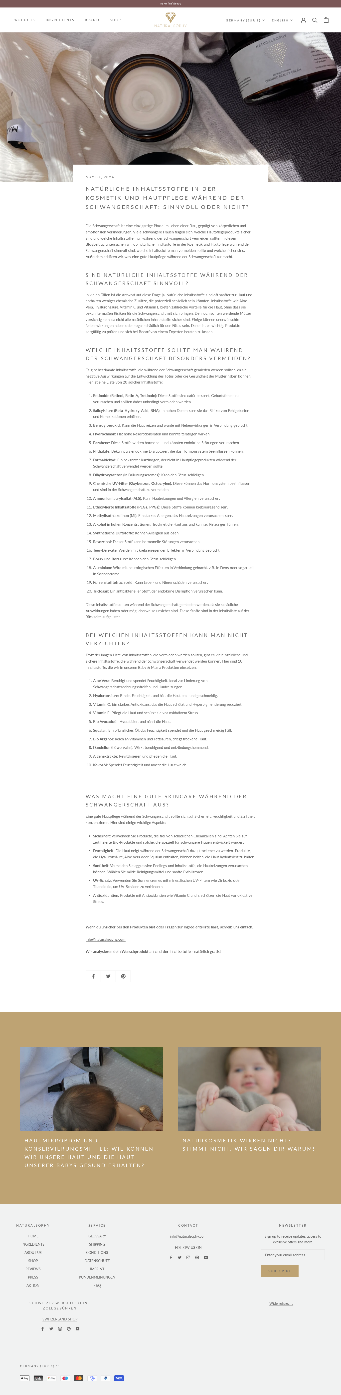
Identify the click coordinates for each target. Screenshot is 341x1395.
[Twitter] (179, 1257)
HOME (33, 1236)
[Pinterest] (197, 1257)
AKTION (32, 1285)
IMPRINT (97, 1269)
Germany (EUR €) (243, 20)
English (280, 20)
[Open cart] (326, 20)
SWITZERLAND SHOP (59, 1319)
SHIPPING (97, 1244)
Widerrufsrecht (281, 1303)
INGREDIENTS (60, 20)
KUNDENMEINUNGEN (97, 1277)
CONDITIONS (97, 1252)
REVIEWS (33, 1269)
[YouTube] (206, 1257)
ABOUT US (33, 1252)
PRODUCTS (23, 20)
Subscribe (279, 1271)
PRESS (33, 1277)
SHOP (115, 20)
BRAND (92, 20)
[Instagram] (188, 1257)
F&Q (97, 1285)
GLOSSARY (97, 1236)
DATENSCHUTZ (97, 1261)
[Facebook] (171, 1257)
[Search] (315, 19)
